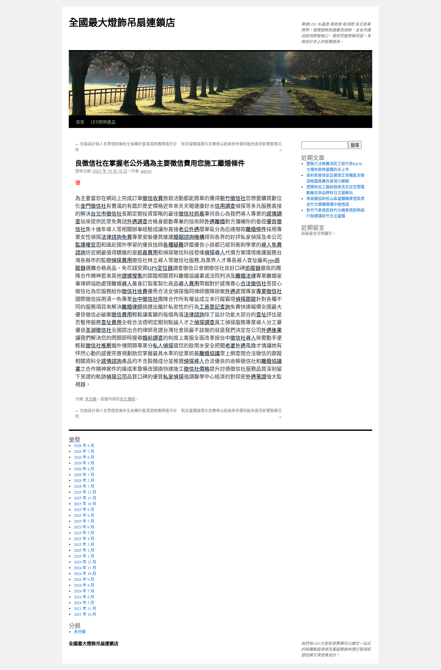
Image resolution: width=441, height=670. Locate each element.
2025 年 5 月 (84, 532)
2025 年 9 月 (84, 509)
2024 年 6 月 (84, 596)
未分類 (91, 398)
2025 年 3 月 (84, 544)
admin (146, 171)
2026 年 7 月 (84, 451)
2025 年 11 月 (85, 497)
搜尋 (355, 145)
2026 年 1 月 (84, 486)
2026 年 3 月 (84, 474)
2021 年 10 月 (85, 614)
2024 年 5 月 (84, 602)
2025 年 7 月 (84, 521)
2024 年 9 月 (84, 579)
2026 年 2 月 (84, 480)
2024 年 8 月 (84, 585)
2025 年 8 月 (84, 515)
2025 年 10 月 (85, 503)
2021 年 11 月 (85, 608)
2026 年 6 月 (84, 457)
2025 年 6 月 (84, 526)
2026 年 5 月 (84, 462)
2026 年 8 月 (84, 445)
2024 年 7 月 (84, 590)
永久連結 (127, 398)
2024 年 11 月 (85, 567)
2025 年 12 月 (85, 492)
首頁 (80, 122)
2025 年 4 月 (84, 538)
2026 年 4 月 (84, 468)
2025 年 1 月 (84, 555)
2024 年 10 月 (85, 573)
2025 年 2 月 (84, 550)
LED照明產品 (103, 122)
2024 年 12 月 (85, 561)
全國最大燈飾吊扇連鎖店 (122, 22)
